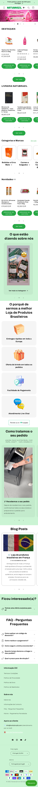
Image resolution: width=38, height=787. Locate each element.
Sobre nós (7, 700)
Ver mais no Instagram (17, 290)
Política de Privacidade (12, 678)
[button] (4, 7)
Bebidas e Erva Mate (9, 164)
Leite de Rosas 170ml (22, 50)
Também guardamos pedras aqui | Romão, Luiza (24, 108)
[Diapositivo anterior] (14, 24)
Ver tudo (19, 79)
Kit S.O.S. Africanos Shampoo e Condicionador (8, 202)
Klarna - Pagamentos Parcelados (15, 713)
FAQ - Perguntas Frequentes (14, 709)
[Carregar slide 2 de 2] (20, 24)
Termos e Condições (11, 673)
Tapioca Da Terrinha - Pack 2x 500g (9, 50)
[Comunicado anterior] (4, 2)
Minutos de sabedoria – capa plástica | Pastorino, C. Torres (8, 109)
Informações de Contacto (13, 704)
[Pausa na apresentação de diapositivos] (36, 24)
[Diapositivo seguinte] (23, 24)
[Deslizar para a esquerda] (14, 74)
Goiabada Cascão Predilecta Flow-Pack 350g (23, 202)
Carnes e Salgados (24, 164)
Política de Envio (9, 682)
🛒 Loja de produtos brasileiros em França (18, 556)
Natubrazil (14, 781)
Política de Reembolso (11, 687)
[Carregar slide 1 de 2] (18, 24)
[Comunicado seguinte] (34, 2)
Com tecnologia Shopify (25, 781)
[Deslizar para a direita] (23, 74)
